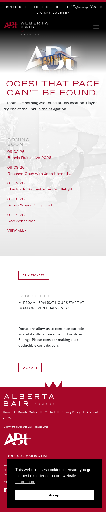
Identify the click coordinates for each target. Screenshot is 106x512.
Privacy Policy (71, 412)
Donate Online (28, 412)
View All (16, 230)
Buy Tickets (34, 275)
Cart (10, 418)
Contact (50, 412)
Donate (30, 367)
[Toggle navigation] (96, 27)
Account (92, 412)
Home (7, 412)
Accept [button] (55, 495)
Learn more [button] (25, 482)
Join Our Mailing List (28, 455)
